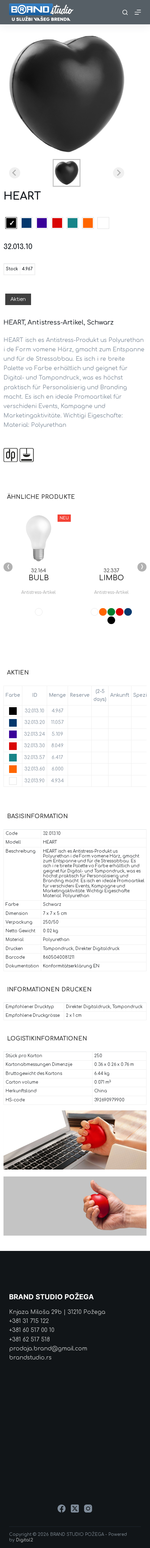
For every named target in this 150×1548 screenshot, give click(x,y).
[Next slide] (118, 172)
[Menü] (138, 12)
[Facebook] (62, 1509)
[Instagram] (88, 1509)
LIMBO (111, 578)
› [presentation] (142, 567)
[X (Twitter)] (75, 1509)
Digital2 (24, 1540)
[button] (67, 173)
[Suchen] (125, 12)
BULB (39, 578)
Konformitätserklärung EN (71, 966)
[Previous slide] (14, 172)
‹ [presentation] (8, 567)
